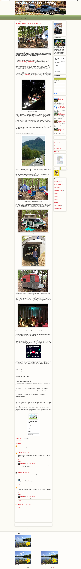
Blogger (53, 567)
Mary (19, 452)
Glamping (52, 15)
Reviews (17, 18)
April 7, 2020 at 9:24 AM (24, 452)
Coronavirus (56, 193)
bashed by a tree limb (36, 75)
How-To (48, 15)
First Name (29, 428)
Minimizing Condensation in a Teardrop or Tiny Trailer (61, 106)
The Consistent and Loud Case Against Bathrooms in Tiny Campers (61, 129)
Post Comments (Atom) (36, 528)
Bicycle (21, 18)
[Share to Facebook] (27, 438)
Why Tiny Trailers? (21, 15)
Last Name (29, 431)
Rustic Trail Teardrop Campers (37, 124)
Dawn (19, 472)
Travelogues (33, 15)
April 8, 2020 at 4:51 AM (30, 463)
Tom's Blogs (32, 18)
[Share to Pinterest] (28, 438)
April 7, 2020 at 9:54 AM (24, 472)
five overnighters (27, 74)
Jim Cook (19, 446)
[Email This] (24, 438)
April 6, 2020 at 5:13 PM (26, 446)
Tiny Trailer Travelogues (58, 208)
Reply (19, 449)
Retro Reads (20, 440)
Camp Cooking (56, 187)
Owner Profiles (28, 15)
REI (54, 145)
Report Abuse (56, 151)
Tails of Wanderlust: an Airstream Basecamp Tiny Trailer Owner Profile (61, 99)
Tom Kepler (22, 463)
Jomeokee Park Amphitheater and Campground (26, 61)
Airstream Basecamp (57, 181)
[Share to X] (26, 438)
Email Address (30, 425)
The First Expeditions (57, 205)
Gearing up (56, 196)
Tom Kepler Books (26, 18)
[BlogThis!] (25, 438)
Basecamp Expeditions (57, 184)
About (37, 18)
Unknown (19, 504)
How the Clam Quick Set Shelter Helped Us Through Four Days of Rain (61, 121)
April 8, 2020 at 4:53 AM (30, 496)
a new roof (25, 75)
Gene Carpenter (21, 487)
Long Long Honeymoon (57, 148)
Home (16, 15)
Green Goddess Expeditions (41, 15)
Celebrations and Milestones (58, 190)
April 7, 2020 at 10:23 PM (28, 487)
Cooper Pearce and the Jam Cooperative (31, 337)
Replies (20, 461)
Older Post (49, 525)
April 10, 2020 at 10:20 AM (26, 504)
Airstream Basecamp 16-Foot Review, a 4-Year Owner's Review (61, 113)
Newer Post (18, 525)
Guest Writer (56, 199)
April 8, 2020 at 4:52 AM (30, 480)
